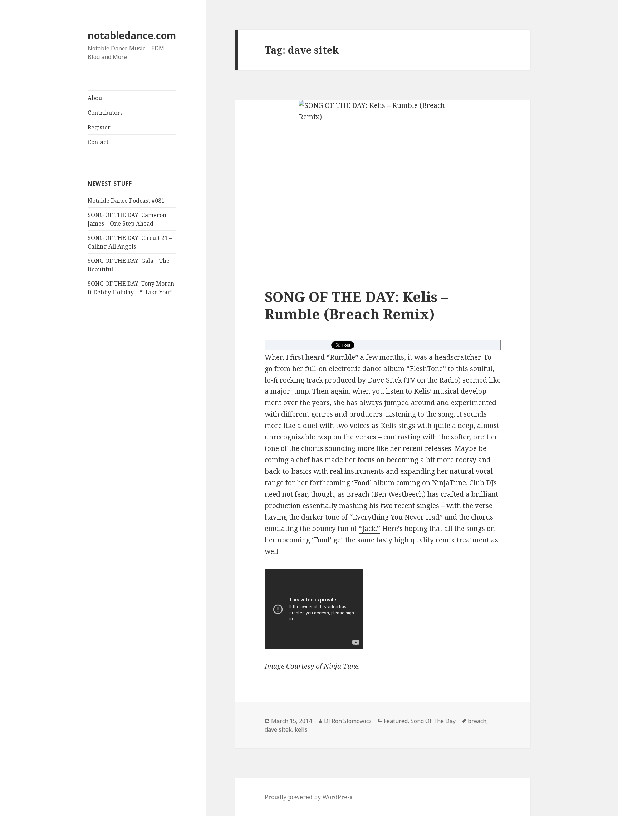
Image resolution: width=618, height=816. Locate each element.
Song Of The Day (433, 721)
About (96, 98)
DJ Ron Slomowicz (348, 721)
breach (477, 721)
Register (99, 127)
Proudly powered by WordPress (308, 797)
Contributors (105, 113)
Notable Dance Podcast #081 (126, 201)
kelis (301, 729)
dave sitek (278, 729)
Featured (396, 721)
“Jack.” (369, 528)
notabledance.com (132, 35)
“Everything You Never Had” (396, 517)
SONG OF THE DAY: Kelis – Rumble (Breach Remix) (356, 305)
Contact (98, 142)
